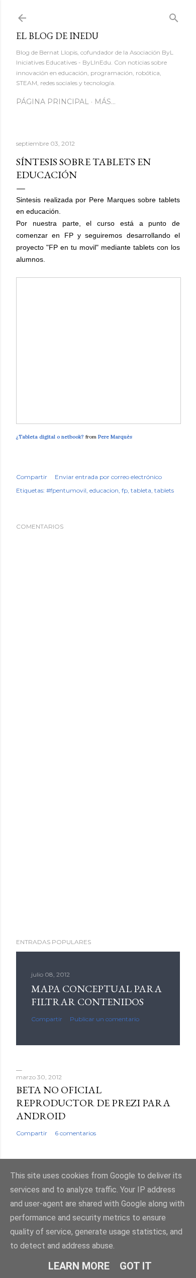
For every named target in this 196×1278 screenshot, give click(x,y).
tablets (164, 490)
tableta (141, 490)
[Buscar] (174, 16)
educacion (104, 490)
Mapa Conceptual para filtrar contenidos (96, 995)
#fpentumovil (66, 490)
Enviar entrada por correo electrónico (108, 477)
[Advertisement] (98, 850)
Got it (136, 1266)
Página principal (52, 101)
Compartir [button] (31, 477)
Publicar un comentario (104, 1019)
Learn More (79, 1266)
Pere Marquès (115, 437)
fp (125, 490)
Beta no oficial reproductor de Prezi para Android (93, 1102)
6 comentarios (75, 1133)
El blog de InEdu (57, 36)
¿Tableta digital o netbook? (50, 437)
